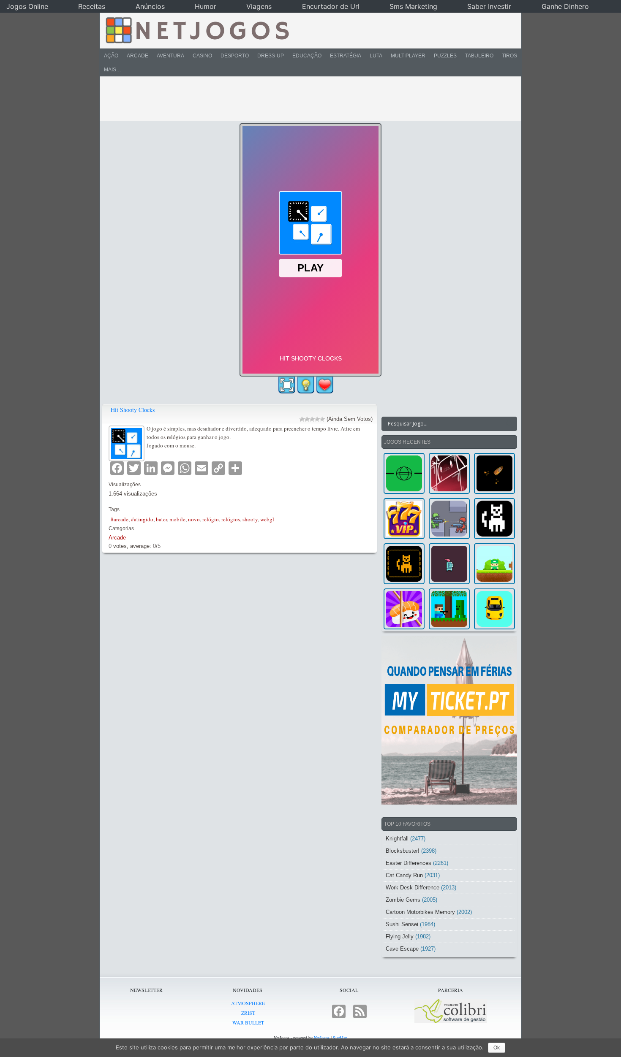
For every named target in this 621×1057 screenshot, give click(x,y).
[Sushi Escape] (404, 608)
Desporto (235, 56)
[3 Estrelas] (312, 419)
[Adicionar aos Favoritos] (324, 384)
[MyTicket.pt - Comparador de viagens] (449, 720)
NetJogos (322, 1038)
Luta (376, 56)
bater (161, 519)
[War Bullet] (494, 473)
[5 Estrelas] (322, 419)
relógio (210, 519)
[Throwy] (494, 563)
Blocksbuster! (402, 851)
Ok (496, 1048)
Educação (306, 56)
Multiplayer (408, 56)
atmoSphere (248, 1003)
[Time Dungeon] (449, 563)
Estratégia (345, 56)
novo (194, 519)
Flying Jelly (400, 936)
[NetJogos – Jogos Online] (196, 29)
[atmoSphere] (404, 473)
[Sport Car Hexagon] (494, 608)
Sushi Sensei (402, 924)
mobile (177, 519)
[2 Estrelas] (307, 419)
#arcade (119, 519)
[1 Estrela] (302, 419)
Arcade (137, 56)
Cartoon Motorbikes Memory (420, 912)
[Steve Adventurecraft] (449, 608)
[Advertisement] (304, 99)
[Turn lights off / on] (305, 385)
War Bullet (248, 1022)
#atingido (142, 519)
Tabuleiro (479, 56)
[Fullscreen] (286, 385)
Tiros (509, 56)
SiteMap (340, 1038)
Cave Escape (402, 949)
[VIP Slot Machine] (404, 518)
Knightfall (397, 838)
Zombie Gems (403, 900)
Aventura (170, 56)
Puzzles (445, 56)
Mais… (112, 70)
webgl (267, 519)
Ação (111, 56)
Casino (202, 56)
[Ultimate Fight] (449, 518)
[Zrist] (449, 473)
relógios (230, 519)
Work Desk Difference (412, 887)
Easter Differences (408, 863)
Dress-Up (270, 56)
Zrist (248, 1012)
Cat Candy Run (404, 875)
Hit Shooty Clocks (133, 410)
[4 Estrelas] (317, 419)
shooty (250, 519)
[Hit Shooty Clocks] (128, 442)
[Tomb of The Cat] (404, 563)
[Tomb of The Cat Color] (494, 518)
